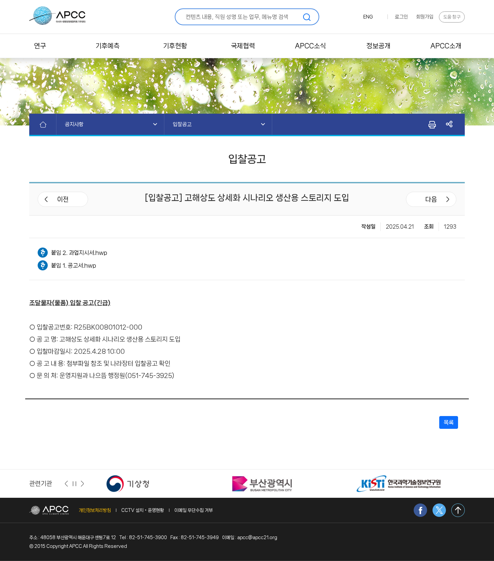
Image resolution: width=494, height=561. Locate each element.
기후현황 (175, 45)
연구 (40, 45)
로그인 (401, 17)
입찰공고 (182, 124)
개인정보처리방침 (95, 510)
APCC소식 (310, 45)
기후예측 (107, 45)
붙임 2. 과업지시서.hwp (79, 253)
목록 (449, 422)
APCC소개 (445, 45)
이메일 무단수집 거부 (193, 510)
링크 (449, 124)
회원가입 (425, 17)
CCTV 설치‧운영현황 (142, 510)
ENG (368, 16)
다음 (431, 199)
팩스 (431, 124)
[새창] (128, 483)
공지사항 (74, 124)
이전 (63, 199)
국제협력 (243, 45)
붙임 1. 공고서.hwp (73, 265)
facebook (420, 510)
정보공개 (378, 45)
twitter (439, 510)
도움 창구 (451, 16)
